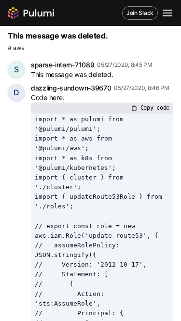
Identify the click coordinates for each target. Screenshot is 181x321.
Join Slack (139, 12)
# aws (16, 47)
